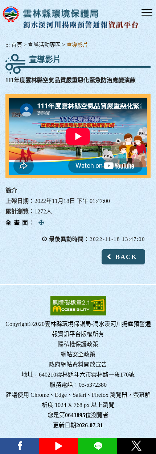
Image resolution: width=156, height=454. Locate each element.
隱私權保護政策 (78, 344)
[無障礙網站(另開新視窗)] (78, 305)
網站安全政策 (78, 354)
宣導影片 (77, 45)
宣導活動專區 (44, 45)
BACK (126, 256)
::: (7, 45)
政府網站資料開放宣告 (78, 364)
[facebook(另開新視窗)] (19, 446)
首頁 (16, 45)
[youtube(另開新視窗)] (58, 446)
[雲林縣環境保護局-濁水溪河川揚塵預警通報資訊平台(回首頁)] (71, 17)
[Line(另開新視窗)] (97, 446)
